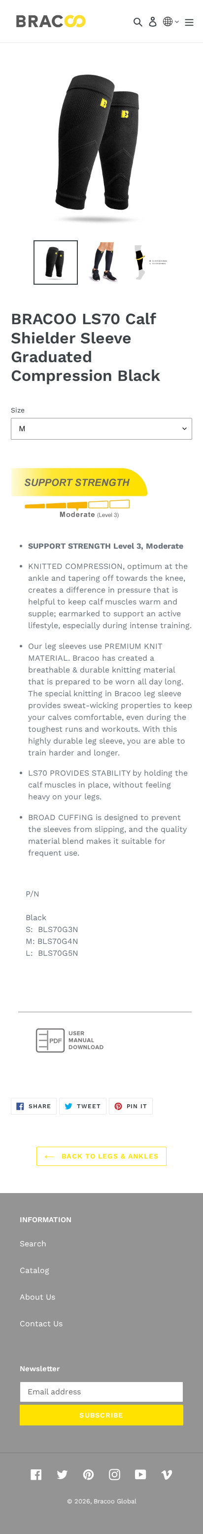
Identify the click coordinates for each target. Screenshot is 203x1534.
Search (33, 1243)
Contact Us (41, 1323)
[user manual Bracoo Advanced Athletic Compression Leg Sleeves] (70, 1054)
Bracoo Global (115, 1501)
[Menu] (189, 21)
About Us (37, 1297)
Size (18, 410)
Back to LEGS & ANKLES (109, 1156)
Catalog (34, 1270)
